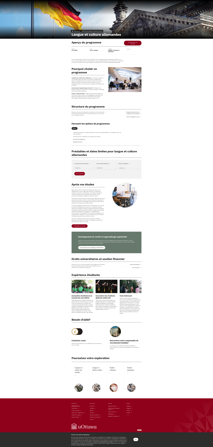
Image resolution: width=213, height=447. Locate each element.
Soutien (75, 417)
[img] (76, 2)
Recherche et (95, 417)
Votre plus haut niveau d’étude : (82, 163)
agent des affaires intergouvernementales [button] (94, 210)
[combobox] (128, 168)
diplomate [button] (81, 210)
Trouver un (75, 410)
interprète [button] (80, 208)
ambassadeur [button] (75, 210)
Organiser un (113, 416)
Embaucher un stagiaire (78, 412)
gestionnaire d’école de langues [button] (96, 208)
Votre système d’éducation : (103, 163)
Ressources (76, 414)
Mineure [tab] (74, 128)
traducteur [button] (85, 208)
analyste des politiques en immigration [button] (81, 211)
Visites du (112, 406)
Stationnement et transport (113, 409)
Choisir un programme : (123, 163)
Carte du (111, 411)
